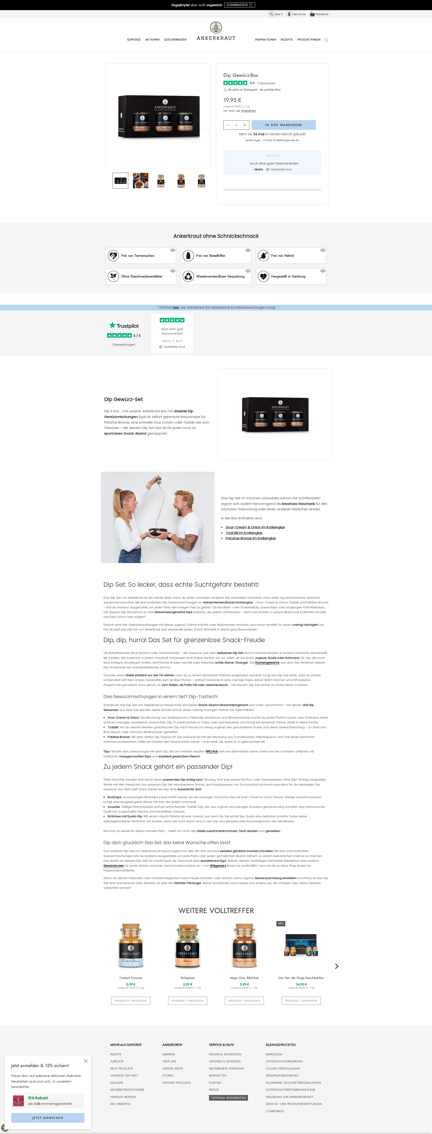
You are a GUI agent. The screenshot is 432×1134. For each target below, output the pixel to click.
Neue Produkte (121, 1068)
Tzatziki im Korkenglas (244, 532)
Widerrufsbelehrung (282, 1075)
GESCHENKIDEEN (175, 42)
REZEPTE (287, 42)
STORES (167, 1075)
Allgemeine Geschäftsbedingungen (293, 1083)
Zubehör (117, 1061)
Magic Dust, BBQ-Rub (244, 978)
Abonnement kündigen (226, 1068)
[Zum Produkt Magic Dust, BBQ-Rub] (244, 945)
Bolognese (188, 978)
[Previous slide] (148, 336)
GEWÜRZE (134, 42)
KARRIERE (168, 1054)
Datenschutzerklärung (284, 1061)
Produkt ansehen (131, 1001)
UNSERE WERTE (172, 1068)
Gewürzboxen (114, 866)
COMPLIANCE (275, 1111)
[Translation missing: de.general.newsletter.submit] (20, 1100)
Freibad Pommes (130, 978)
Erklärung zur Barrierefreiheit (289, 1097)
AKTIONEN (152, 42)
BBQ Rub (212, 751)
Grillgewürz (218, 866)
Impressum (274, 1054)
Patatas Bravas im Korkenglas (251, 538)
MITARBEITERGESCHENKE (127, 1090)
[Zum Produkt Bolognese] (187, 945)
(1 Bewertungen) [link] (266, 83)
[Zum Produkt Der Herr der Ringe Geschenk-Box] (301, 945)
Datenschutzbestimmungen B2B (290, 1090)
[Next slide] (330, 336)
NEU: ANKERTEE (120, 1104)
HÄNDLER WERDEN (123, 1097)
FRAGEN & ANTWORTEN (225, 1054)
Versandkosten (248, 110)
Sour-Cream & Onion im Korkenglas (255, 527)
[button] (141, 255)
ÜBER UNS (169, 1061)
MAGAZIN (116, 1083)
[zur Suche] (326, 42)
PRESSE (214, 1090)
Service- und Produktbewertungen (294, 1104)
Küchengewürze (267, 662)
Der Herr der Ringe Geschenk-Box (301, 978)
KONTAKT (215, 1083)
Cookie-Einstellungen (283, 1068)
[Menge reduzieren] (228, 125)
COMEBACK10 (237, 4)
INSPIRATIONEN (265, 42)
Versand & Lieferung (225, 1061)
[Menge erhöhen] (244, 125)
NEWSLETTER (217, 1075)
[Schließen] (86, 1061)
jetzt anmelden (47, 1118)
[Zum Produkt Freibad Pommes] (131, 945)
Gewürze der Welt (124, 1075)
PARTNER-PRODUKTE (176, 1083)
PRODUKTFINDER (309, 42)
